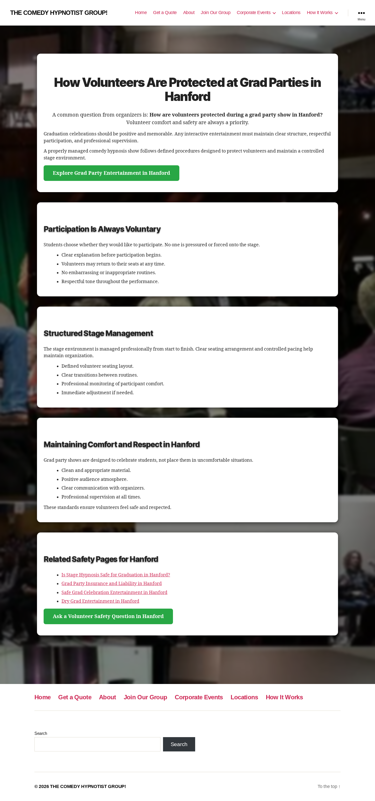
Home (141, 12)
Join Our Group (215, 12)
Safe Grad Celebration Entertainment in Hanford (114, 593)
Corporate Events (253, 12)
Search (40, 733)
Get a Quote (165, 12)
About (189, 12)
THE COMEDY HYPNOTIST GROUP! (58, 13)
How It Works (320, 12)
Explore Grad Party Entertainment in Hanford (111, 173)
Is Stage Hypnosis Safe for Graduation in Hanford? (115, 575)
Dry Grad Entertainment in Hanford (100, 601)
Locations (291, 12)
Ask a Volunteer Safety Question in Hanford (108, 616)
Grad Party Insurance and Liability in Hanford (111, 584)
